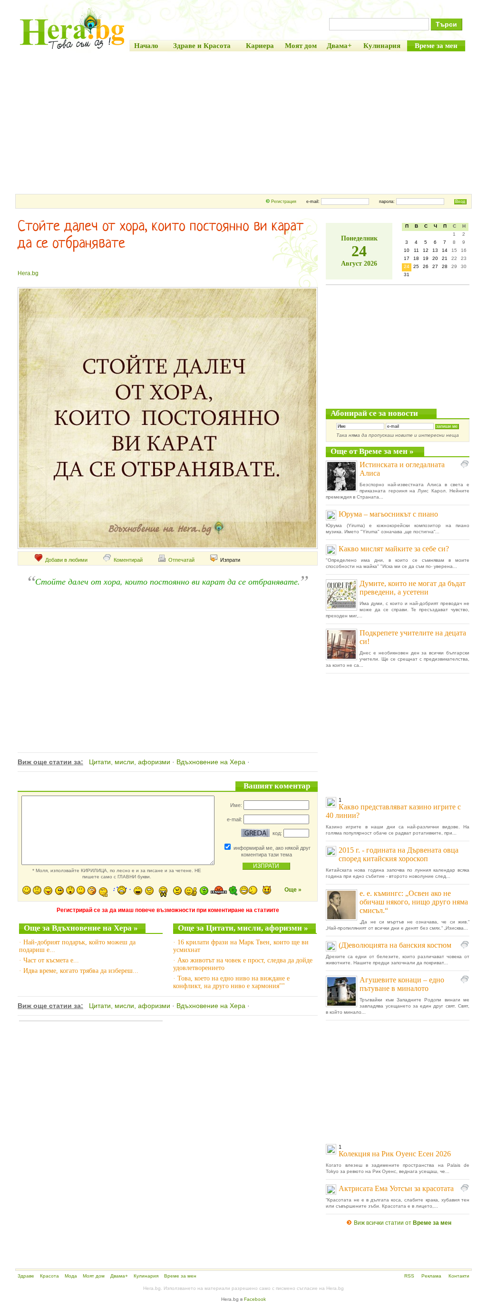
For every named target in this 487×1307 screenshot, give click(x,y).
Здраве (26, 1275)
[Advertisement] (243, 122)
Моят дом (94, 1275)
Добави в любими (66, 560)
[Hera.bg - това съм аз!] (72, 49)
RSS (409, 1275)
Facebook (255, 1299)
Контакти (458, 1275)
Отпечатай (181, 560)
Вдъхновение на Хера (210, 762)
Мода (71, 1275)
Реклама (431, 1275)
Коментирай (128, 560)
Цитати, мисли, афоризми (129, 762)
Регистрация (283, 201)
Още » (293, 889)
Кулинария (146, 1275)
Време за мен (180, 1275)
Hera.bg (28, 273)
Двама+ (119, 1275)
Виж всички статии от (402, 1223)
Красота (49, 1275)
